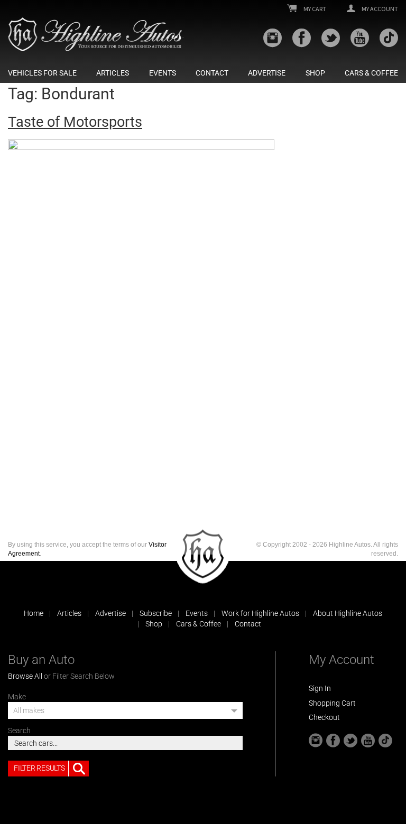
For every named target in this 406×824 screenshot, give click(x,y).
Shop (315, 73)
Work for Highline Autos (260, 613)
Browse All (25, 676)
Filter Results (39, 768)
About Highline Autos (347, 613)
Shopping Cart (332, 703)
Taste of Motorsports (75, 122)
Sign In (320, 688)
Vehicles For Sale (42, 73)
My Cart (314, 9)
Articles (112, 73)
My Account (379, 9)
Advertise (266, 73)
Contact (212, 73)
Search (19, 730)
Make (17, 696)
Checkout (324, 717)
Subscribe (156, 613)
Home (33, 613)
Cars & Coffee (371, 73)
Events (162, 73)
